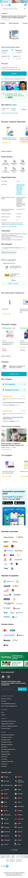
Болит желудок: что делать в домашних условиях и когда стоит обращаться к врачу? (12, 444)
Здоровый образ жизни (7, 761)
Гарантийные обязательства (8, 721)
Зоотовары (4, 759)
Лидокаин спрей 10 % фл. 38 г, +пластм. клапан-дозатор (9, 138)
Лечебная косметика (6, 742)
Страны (3, 714)
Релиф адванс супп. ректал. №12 (15, 274)
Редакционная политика (7, 723)
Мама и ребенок (5, 751)
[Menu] (2, 5)
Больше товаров (6, 151)
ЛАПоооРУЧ (4, 756)
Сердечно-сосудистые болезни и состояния (19, 192)
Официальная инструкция (8, 252)
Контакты (3, 701)
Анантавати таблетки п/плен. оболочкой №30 (8, 472)
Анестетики (19, 184)
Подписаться (22, 689)
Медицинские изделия (7, 744)
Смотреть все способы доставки (9, 113)
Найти (25, 9)
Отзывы (25, 23)
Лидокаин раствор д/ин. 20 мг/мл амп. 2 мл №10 (15, 267)
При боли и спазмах (20, 185)
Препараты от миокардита (20, 188)
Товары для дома (5, 754)
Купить (14, 73)
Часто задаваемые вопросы (8, 703)
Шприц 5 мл (5, 309)
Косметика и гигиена (6, 737)
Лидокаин (19, 213)
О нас (2, 712)
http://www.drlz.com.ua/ (18, 224)
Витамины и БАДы (6, 739)
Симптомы (19, 186)
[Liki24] (5, 866)
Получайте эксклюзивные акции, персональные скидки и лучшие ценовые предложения (13, 683)
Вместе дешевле (14, 23)
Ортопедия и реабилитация (8, 749)
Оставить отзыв (14, 374)
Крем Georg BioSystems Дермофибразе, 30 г (8, 343)
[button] (7, 52)
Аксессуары (4, 763)
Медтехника (4, 747)
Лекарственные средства (7, 734)
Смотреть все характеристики (9, 226)
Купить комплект (13, 283)
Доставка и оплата (6, 698)
